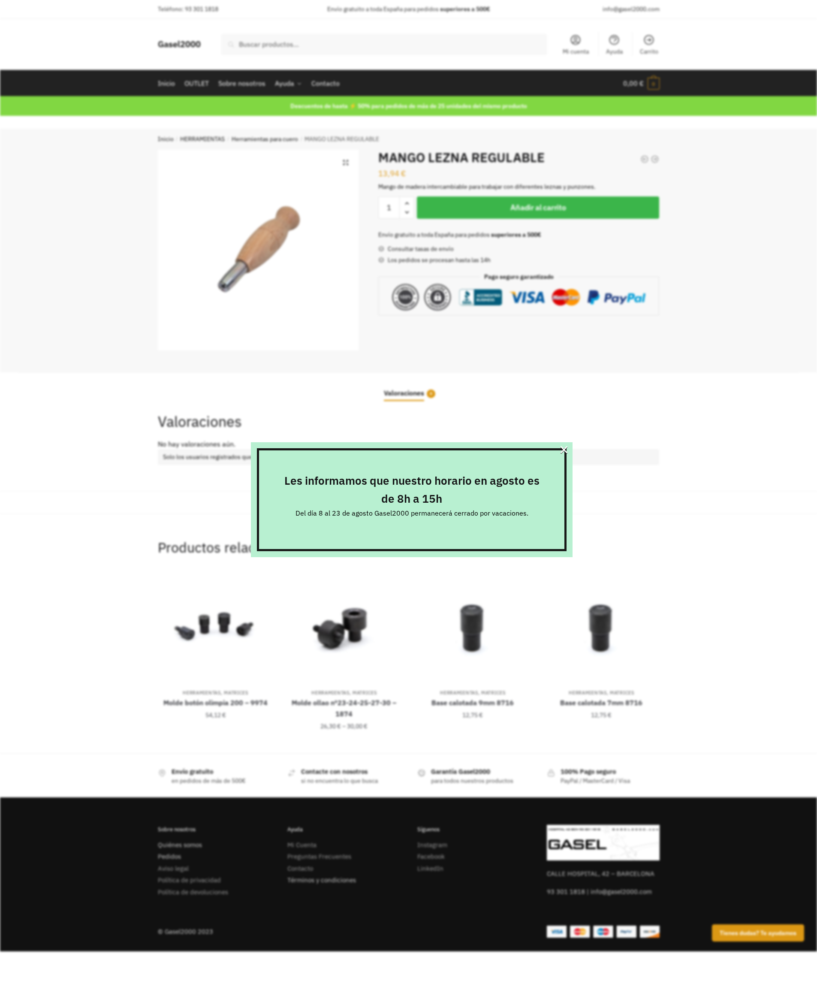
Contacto (300, 868)
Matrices (236, 693)
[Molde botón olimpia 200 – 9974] (216, 627)
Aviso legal (173, 868)
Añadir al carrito (538, 207)
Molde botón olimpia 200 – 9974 (215, 702)
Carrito (649, 51)
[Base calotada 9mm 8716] (473, 627)
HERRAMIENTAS (202, 139)
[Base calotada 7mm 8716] (601, 627)
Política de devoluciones (193, 892)
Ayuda (614, 51)
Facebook (431, 856)
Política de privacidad (189, 880)
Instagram (432, 845)
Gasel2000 (179, 44)
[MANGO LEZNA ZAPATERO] (655, 159)
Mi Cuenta (302, 845)
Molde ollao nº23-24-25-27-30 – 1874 (344, 708)
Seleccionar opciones (344, 743)
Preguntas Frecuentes (319, 856)
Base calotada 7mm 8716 (601, 702)
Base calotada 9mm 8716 (472, 702)
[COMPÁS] (644, 159)
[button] (346, 162)
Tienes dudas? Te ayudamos (758, 933)
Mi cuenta (576, 51)
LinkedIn (430, 868)
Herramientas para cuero (265, 139)
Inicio (166, 139)
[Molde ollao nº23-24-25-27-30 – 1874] (344, 627)
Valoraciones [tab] (404, 393)
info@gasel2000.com (631, 9)
